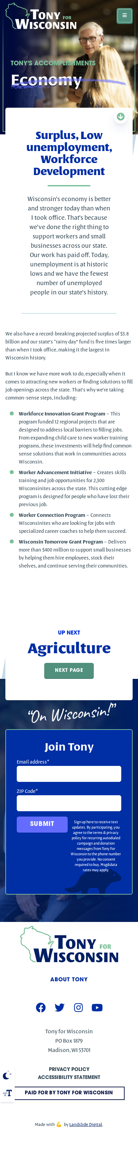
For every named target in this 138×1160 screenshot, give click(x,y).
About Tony (69, 980)
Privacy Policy (69, 1069)
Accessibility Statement (69, 1077)
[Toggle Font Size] (7, 1093)
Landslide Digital (85, 1124)
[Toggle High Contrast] (7, 1075)
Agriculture (69, 648)
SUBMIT (42, 825)
